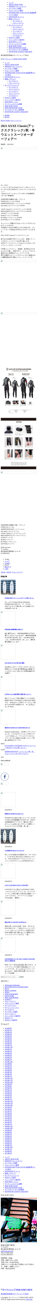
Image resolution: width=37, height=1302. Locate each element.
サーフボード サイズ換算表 (18, 49)
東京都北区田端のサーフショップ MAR (15, 1294)
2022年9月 (8, 1084)
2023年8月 (8, 1064)
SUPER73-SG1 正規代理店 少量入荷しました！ (18, 694)
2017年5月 (8, 1153)
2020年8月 (8, 1132)
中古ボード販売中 (11, 1020)
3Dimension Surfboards (12, 985)
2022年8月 (8, 1087)
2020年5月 (8, 1139)
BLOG (3, 572)
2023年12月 (9, 1062)
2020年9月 (8, 1130)
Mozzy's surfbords (10, 990)
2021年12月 (9, 1101)
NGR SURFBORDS (11, 994)
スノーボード (17, 31)
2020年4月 (8, 1141)
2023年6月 (8, 1068)
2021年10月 (9, 1105)
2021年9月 (8, 1107)
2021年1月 (8, 1124)
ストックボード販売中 (16, 40)
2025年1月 (8, 1045)
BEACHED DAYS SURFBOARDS (16, 987)
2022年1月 (8, 1099)
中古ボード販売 (14, 37)
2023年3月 (8, 1072)
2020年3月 (8, 1143)
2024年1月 (8, 1059)
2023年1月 (8, 1076)
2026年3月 (8, 1037)
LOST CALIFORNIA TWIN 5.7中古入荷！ (17, 885)
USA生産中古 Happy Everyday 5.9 (14, 850)
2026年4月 (8, 1034)
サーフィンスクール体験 (17, 44)
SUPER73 (8, 999)
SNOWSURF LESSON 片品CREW (20, 51)
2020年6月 (8, 1137)
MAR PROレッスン (15, 42)
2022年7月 (8, 1089)
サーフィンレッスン (12, 1007)
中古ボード (9, 1018)
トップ (11, 2)
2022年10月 (9, 1082)
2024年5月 (8, 1051)
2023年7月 (8, 1066)
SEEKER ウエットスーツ (17, 6)
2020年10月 (9, 1128)
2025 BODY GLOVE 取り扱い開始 (14, 663)
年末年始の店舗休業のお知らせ (14, 629)
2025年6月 (8, 1039)
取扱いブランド (14, 19)
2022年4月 (8, 1093)
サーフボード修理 (15, 8)
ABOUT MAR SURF (16, 4)
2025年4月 (8, 1043)
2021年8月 (8, 1109)
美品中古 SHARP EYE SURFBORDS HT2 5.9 (17, 727)
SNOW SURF (9, 996)
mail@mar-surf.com (7, 1251)
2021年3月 (8, 1120)
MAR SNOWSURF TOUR (17, 48)
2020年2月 (8, 1145)
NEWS (9, 572)
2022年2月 (8, 1097)
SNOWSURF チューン (16, 17)
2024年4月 (8, 1053)
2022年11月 (9, 1080)
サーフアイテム (10, 1005)
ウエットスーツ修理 (16, 10)
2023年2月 (8, 1074)
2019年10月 (9, 1147)
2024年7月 (8, 1049)
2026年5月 (8, 1032)
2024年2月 (8, 1057)
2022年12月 (9, 1078)
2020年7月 (8, 1134)
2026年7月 (8, 1030)
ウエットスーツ (18, 23)
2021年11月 (9, 1103)
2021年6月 (8, 1114)
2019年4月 (8, 1151)
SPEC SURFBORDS (11, 997)
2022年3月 (8, 1095)
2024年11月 (9, 1047)
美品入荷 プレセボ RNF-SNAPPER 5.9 (15, 922)
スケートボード (18, 29)
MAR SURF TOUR (15, 46)
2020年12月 (9, 1126)
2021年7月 (8, 1112)
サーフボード (17, 21)
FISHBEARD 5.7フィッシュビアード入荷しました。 (20, 598)
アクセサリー (17, 35)
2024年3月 (8, 1055)
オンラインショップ (16, 25)
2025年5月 (8, 1041)
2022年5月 (8, 1091)
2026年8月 (8, 1028)
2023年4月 (8, 1070)
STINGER (29, 1299)
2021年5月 (8, 1116)
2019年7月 (8, 1149)
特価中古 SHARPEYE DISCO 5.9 (14, 814)
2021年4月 (8, 1118)
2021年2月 (8, 1122)
